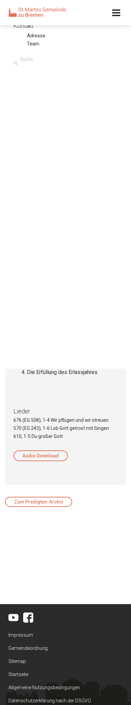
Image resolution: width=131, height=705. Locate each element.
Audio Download (41, 455)
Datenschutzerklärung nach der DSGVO (49, 700)
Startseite (18, 674)
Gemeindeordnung (28, 648)
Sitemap (17, 661)
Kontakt (23, 25)
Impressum (20, 635)
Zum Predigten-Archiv (38, 502)
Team (33, 44)
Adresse (36, 36)
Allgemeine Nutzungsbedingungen (44, 687)
